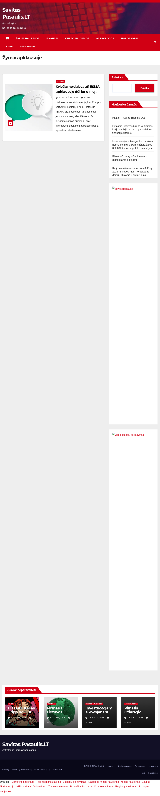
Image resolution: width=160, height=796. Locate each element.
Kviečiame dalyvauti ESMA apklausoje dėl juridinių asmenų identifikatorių (78, 92)
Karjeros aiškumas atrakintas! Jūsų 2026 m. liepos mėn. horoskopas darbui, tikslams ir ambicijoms (132, 171)
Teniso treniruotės (58, 786)
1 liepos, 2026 (96, 718)
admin (87, 98)
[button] (155, 42)
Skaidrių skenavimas (74, 782)
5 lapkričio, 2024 (69, 98)
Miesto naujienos (130, 782)
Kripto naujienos (77, 38)
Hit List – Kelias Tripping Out (128, 117)
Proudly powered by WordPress (16, 769)
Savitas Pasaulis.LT (25, 744)
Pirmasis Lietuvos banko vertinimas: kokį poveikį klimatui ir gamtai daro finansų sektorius (132, 129)
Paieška (117, 77)
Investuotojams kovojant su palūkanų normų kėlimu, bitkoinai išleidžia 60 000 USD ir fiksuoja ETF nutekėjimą (133, 144)
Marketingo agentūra (23, 782)
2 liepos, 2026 (19, 718)
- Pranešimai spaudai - (81, 786)
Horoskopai (129, 38)
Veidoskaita (39, 786)
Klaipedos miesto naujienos (103, 782)
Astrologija (105, 38)
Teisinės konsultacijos (48, 782)
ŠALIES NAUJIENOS (28, 38)
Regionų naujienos (125, 786)
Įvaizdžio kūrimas (21, 786)
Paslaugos (28, 46)
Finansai (52, 38)
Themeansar (56, 769)
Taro (9, 46)
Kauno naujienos (103, 786)
